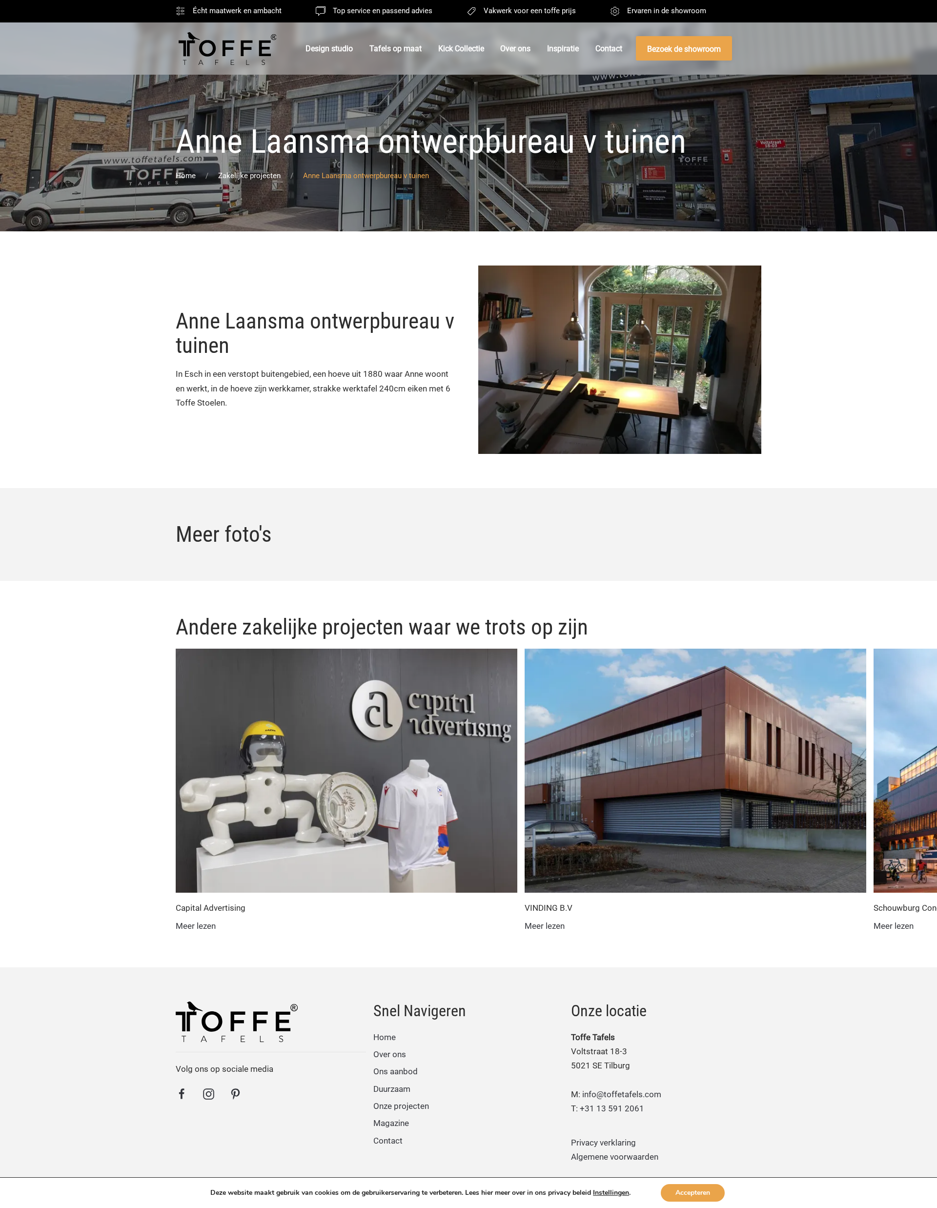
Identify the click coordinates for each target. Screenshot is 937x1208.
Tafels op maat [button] (395, 48)
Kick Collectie (461, 48)
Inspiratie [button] (563, 48)
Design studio (329, 48)
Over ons (515, 48)
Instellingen (611, 1192)
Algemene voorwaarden (614, 1157)
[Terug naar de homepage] (227, 48)
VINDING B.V (548, 908)
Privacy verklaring (603, 1142)
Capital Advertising (210, 908)
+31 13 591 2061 (612, 1108)
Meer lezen (196, 926)
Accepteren (692, 1192)
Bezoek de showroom (684, 49)
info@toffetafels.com (621, 1094)
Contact (608, 48)
